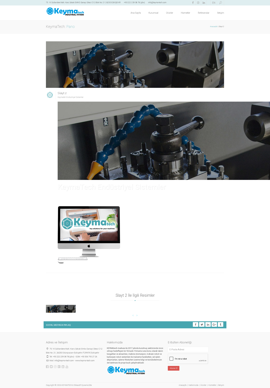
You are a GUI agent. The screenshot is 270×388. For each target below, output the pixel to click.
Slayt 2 (62, 93)
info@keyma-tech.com (157, 2)
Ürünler (169, 13)
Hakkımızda (193, 385)
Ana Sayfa (136, 13)
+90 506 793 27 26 (89, 356)
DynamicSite (86, 385)
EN (213, 2)
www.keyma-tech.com (85, 360)
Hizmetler (185, 13)
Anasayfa (213, 27)
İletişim (220, 13)
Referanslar (203, 13)
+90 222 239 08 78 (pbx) (134, 2)
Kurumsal (153, 13)
